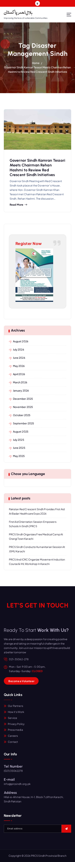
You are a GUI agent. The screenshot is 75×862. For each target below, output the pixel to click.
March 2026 (20, 382)
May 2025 (19, 456)
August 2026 (20, 341)
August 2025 (21, 431)
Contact (13, 741)
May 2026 (19, 365)
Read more (16, 204)
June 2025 (19, 447)
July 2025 (18, 439)
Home (36, 63)
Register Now (28, 243)
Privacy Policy (16, 723)
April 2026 (19, 374)
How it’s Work (16, 711)
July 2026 (18, 349)
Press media (15, 729)
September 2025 (23, 423)
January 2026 (21, 390)
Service (12, 717)
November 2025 (23, 406)
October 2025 (22, 415)
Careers (13, 735)
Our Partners (15, 705)
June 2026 (19, 357)
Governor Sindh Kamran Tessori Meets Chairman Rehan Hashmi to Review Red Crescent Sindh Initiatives (37, 167)
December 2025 (23, 398)
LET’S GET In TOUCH (37, 605)
